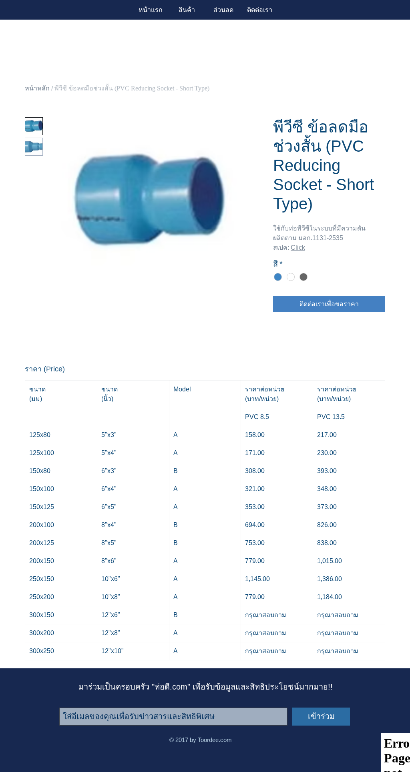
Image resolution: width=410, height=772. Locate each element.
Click (298, 247)
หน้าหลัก (37, 88)
